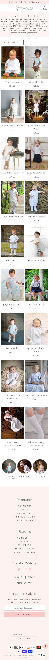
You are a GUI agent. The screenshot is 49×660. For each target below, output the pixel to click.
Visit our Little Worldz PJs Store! (24, 2)
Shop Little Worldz (24, 552)
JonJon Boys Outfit (12, 304)
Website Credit (24, 657)
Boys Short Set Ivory (12, 216)
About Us (24, 510)
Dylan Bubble (12, 348)
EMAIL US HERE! (24, 583)
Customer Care (24, 513)
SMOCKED (40, 476)
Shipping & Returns (24, 517)
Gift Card (24, 541)
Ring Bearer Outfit (36, 172)
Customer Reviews (24, 549)
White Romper (12, 81)
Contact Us (24, 506)
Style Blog (24, 545)
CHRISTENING (24, 476)
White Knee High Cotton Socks (36, 444)
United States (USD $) (23, 639)
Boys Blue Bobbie (36, 260)
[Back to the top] (45, 646)
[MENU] (3, 8)
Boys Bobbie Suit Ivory (12, 172)
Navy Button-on (36, 304)
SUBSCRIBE (24, 614)
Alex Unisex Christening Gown (12, 444)
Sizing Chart (24, 538)
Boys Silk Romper (36, 216)
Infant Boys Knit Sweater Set (12, 397)
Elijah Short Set (36, 81)
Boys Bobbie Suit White (36, 127)
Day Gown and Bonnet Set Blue (36, 350)
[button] (3, 8)
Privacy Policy (24, 520)
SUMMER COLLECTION (9, 477)
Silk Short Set (12, 260)
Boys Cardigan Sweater (36, 395)
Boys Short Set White (12, 125)
